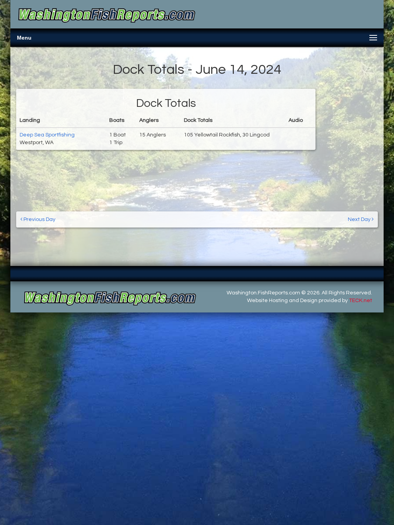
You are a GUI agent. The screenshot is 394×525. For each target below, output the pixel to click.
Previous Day (38, 219)
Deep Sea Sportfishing (47, 135)
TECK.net (360, 300)
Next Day (360, 219)
